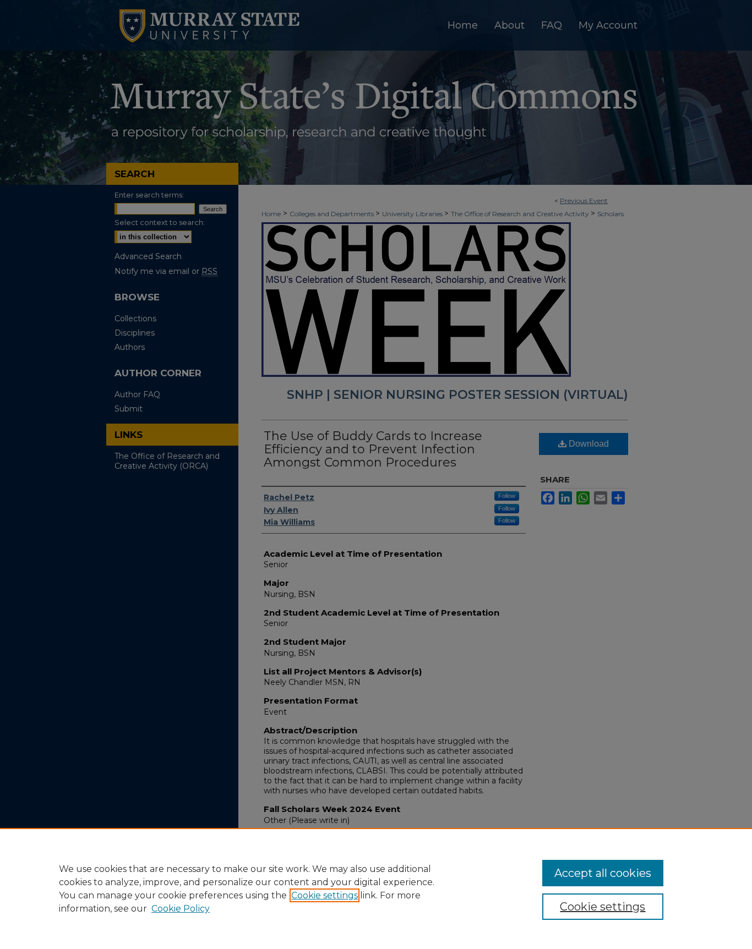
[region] (376, 888)
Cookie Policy (180, 908)
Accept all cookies (602, 873)
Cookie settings (324, 895)
